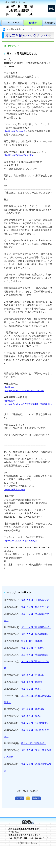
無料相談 (33, 22)
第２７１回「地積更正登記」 (36, 627)
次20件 (36, 798)
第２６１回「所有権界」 (34, 709)
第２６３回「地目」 (31, 689)
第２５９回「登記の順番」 (35, 723)
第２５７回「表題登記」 (33, 743)
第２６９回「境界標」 (32, 641)
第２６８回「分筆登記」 (34, 648)
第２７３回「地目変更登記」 (36, 607)
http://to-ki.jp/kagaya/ (14, 131)
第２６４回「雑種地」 (32, 682)
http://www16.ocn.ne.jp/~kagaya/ (20, 540)
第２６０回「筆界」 (31, 716)
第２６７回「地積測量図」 (35, 654)
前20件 (20, 798)
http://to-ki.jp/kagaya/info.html (18, 155)
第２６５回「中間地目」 (34, 675)
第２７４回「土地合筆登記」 (36, 600)
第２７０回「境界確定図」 (35, 634)
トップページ (12, 22)
